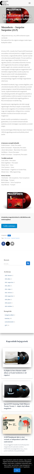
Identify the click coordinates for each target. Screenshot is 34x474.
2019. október (8, 306)
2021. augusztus (9, 282)
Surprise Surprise (15, 238)
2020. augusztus (9, 296)
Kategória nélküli (9, 315)
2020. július (7, 299)
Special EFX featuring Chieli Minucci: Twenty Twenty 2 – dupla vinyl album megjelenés (17, 406)
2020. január (8, 303)
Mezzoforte (7, 238)
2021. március (8, 292)
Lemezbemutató (9, 322)
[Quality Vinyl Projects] (5, 3)
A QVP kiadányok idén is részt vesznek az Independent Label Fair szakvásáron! (16, 439)
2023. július (7, 279)
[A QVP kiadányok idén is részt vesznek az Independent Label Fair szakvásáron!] (17, 424)
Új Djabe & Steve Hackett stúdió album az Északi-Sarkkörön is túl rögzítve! (15, 373)
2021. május (8, 289)
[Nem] (32, 465)
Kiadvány (7, 318)
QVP (9, 235)
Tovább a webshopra (9, 226)
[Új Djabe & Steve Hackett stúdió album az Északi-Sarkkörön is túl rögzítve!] (17, 357)
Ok (17, 470)
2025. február (8, 275)
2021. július (7, 286)
